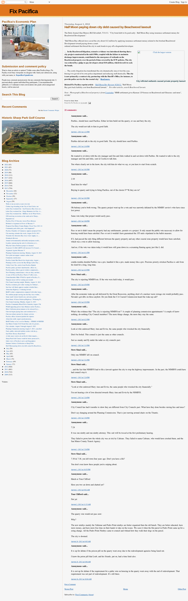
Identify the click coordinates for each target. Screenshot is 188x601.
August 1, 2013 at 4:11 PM (80, 252)
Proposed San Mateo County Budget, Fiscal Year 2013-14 (24, 226)
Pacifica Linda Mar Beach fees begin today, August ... (23, 260)
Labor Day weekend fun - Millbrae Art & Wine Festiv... (24, 214)
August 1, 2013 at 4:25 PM (80, 270)
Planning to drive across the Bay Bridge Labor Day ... (23, 263)
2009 (7, 374)
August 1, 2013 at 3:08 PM (80, 221)
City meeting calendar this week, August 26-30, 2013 (22, 233)
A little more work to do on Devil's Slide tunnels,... (22, 336)
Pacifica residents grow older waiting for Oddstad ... (22, 285)
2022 (7, 164)
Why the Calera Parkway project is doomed (19, 245)
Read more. (105, 79)
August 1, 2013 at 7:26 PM (80, 397)
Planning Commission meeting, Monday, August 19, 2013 (24, 253)
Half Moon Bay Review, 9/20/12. (108, 84)
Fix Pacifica (23, 11)
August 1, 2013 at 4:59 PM (80, 284)
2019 (7, 172)
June (8, 351)
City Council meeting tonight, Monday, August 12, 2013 (23, 282)
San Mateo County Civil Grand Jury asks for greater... (23, 324)
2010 (7, 372)
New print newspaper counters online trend (19, 255)
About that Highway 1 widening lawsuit (18, 289)
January (9, 364)
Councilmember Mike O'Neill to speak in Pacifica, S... (23, 277)
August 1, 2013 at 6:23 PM (80, 319)
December (10, 191)
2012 (7, 367)
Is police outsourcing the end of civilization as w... (22, 243)
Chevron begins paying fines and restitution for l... (21, 312)
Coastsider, (109, 92)
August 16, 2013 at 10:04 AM (81, 579)
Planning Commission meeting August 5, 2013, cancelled (24, 329)
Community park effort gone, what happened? (20, 228)
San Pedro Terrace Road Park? (15, 334)
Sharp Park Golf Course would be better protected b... (23, 338)
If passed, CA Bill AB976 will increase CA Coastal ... (23, 248)
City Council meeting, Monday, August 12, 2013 (21, 302)
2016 (7, 180)
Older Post (182, 589)
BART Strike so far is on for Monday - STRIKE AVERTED (25, 321)
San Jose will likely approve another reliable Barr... (22, 287)
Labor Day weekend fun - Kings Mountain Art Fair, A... (24, 211)
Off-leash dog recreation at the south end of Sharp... (22, 216)
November (10, 193)
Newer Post (68, 589)
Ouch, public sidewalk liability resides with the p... (22, 331)
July (8, 348)
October (9, 196)
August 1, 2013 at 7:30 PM (80, 418)
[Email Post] (89, 103)
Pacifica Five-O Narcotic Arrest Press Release (21, 221)
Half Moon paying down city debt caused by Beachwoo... (24, 346)
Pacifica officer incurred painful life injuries (20, 316)
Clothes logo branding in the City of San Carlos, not (22, 206)
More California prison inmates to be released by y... (22, 309)
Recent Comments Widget (51, 110)
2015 (7, 183)
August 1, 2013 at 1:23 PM (80, 132)
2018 (7, 175)
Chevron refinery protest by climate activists (20, 314)
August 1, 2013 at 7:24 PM (80, 377)
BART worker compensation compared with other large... (24, 292)
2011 (7, 369)
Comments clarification (13, 258)
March (8, 359)
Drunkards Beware (12, 238)
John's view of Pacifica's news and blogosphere (21, 341)
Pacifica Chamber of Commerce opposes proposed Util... (24, 231)
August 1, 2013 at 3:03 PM (80, 169)
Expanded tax (10, 219)
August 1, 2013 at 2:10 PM (80, 146)
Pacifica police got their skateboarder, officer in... (21, 268)
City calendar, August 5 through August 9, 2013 (21, 326)
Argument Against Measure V (15, 250)
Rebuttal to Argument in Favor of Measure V (20, 223)
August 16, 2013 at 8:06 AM (81, 562)
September (10, 199)
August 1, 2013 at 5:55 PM (80, 302)
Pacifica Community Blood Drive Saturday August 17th (23, 304)
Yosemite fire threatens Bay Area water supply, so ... (23, 236)
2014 (7, 185)
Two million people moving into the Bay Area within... (23, 294)
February (9, 361)
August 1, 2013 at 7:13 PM (80, 345)
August (9, 201)
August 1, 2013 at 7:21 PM (80, 360)
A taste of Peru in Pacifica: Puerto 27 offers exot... (22, 275)
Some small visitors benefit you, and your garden (21, 297)
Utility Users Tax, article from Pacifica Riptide (21, 265)
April (8, 356)
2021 (7, 167)
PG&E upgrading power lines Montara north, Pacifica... (23, 307)
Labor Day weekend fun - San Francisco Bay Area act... (24, 209)
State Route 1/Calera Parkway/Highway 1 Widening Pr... (24, 299)
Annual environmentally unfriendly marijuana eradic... (23, 240)
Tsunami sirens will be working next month (19, 280)
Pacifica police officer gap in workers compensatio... (22, 270)
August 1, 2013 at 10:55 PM (80, 469)
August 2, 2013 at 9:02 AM (80, 490)
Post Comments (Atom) (84, 594)
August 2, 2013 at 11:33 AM (81, 504)
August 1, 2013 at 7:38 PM (80, 449)
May (8, 353)
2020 (7, 170)
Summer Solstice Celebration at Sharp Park (19, 343)
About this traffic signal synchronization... (19, 319)
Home (125, 589)
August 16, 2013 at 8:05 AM (81, 541)
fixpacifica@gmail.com (24, 75)
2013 (7, 188)
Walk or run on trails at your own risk (18, 204)
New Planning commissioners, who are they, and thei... (23, 272)
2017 (7, 178)
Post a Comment (70, 584)
